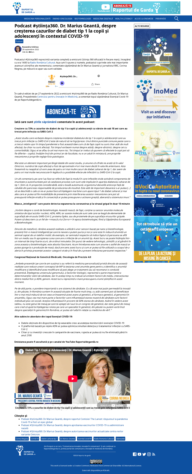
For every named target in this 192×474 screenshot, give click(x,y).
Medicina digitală (103, 18)
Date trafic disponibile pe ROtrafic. (96, 470)
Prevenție (160, 18)
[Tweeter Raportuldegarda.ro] (144, 455)
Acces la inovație (144, 18)
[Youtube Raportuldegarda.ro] (139, 455)
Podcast (19, 41)
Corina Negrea (22, 438)
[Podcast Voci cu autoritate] (157, 215)
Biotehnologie (82, 18)
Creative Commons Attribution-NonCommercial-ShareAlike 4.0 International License (107, 465)
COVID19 (35, 438)
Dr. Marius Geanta (67, 438)
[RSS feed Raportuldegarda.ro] (154, 455)
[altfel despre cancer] (157, 168)
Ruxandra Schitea (30, 47)
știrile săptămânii (45, 122)
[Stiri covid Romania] (157, 74)
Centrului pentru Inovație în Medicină (57, 96)
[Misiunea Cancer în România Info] (157, 262)
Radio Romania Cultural (104, 438)
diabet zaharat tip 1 (49, 438)
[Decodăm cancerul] (157, 121)
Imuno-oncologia (62, 18)
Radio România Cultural (42, 62)
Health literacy (123, 18)
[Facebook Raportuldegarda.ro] (135, 455)
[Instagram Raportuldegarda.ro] (149, 455)
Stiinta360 (120, 438)
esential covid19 (84, 438)
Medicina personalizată (37, 18)
